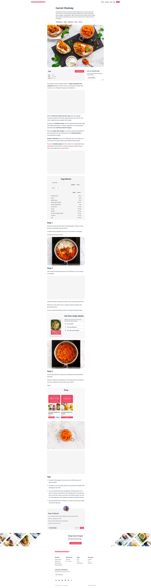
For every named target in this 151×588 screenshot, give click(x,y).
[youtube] (62, 580)
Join (118, 2)
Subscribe (60, 574)
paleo (76, 22)
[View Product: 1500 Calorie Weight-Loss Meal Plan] (54, 403)
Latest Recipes (58, 559)
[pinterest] (59, 580)
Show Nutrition (79, 71)
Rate (82, 528)
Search (102, 2)
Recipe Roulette (58, 565)
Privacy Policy (65, 585)
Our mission (68, 561)
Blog (114, 2)
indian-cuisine (59, 22)
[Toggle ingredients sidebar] (106, 226)
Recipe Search (58, 563)
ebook (65, 148)
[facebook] (65, 580)
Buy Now (51, 417)
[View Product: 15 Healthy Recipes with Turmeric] (67, 403)
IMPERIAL (79, 192)
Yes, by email (70, 323)
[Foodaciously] (38, 2)
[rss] (71, 580)
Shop (111, 2)
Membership (80, 563)
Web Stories (57, 561)
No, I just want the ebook (73, 330)
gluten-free (70, 22)
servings (73, 184)
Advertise (90, 563)
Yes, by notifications (72, 327)
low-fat (80, 22)
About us (68, 559)
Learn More (92, 78)
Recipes (107, 2)
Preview (57, 417)
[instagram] (56, 580)
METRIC (74, 192)
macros (78, 184)
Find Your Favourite (75, 543)
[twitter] (68, 580)
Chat (89, 561)
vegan (65, 22)
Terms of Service (58, 585)
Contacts (90, 559)
